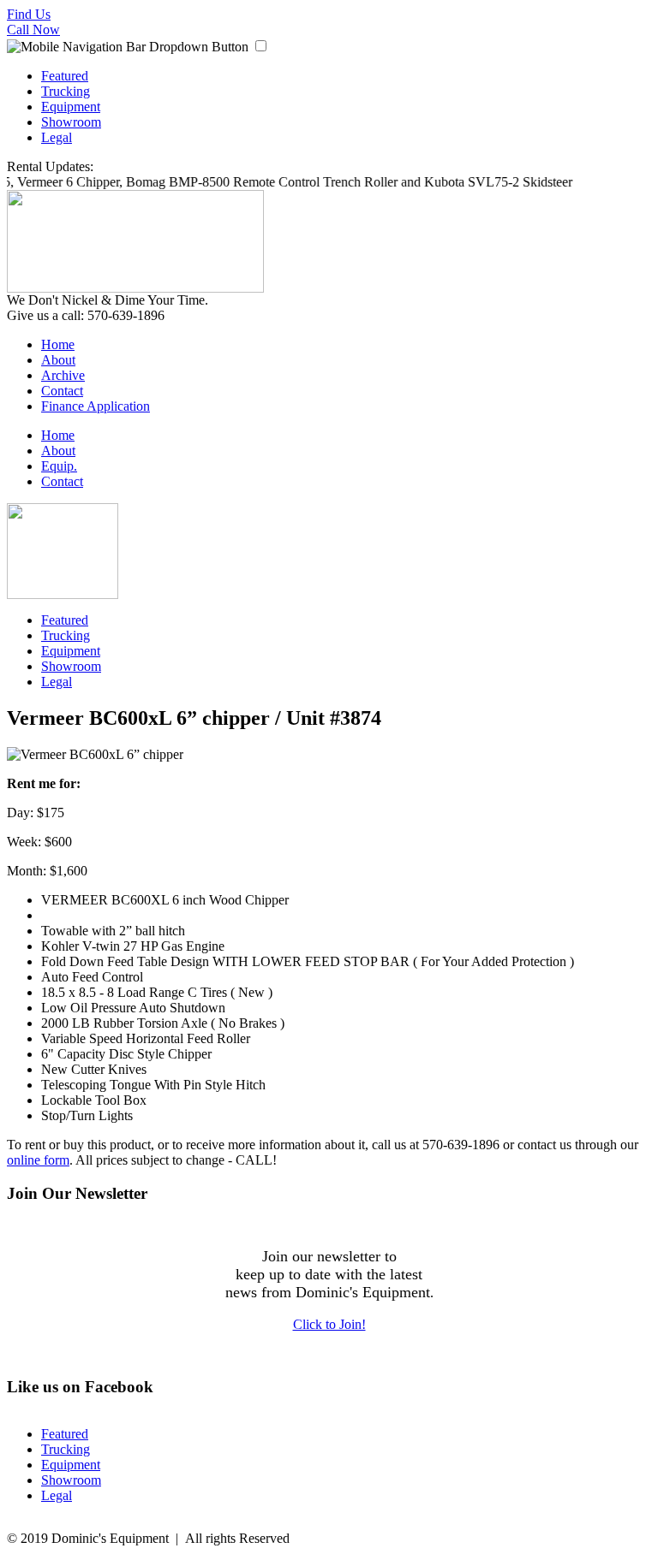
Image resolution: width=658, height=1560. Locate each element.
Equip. (59, 466)
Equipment (70, 106)
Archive (63, 375)
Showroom (71, 122)
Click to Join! (329, 1324)
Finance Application (95, 406)
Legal (56, 137)
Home (58, 344)
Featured (64, 75)
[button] (260, 45)
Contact (62, 390)
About (58, 360)
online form (38, 1160)
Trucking (65, 91)
